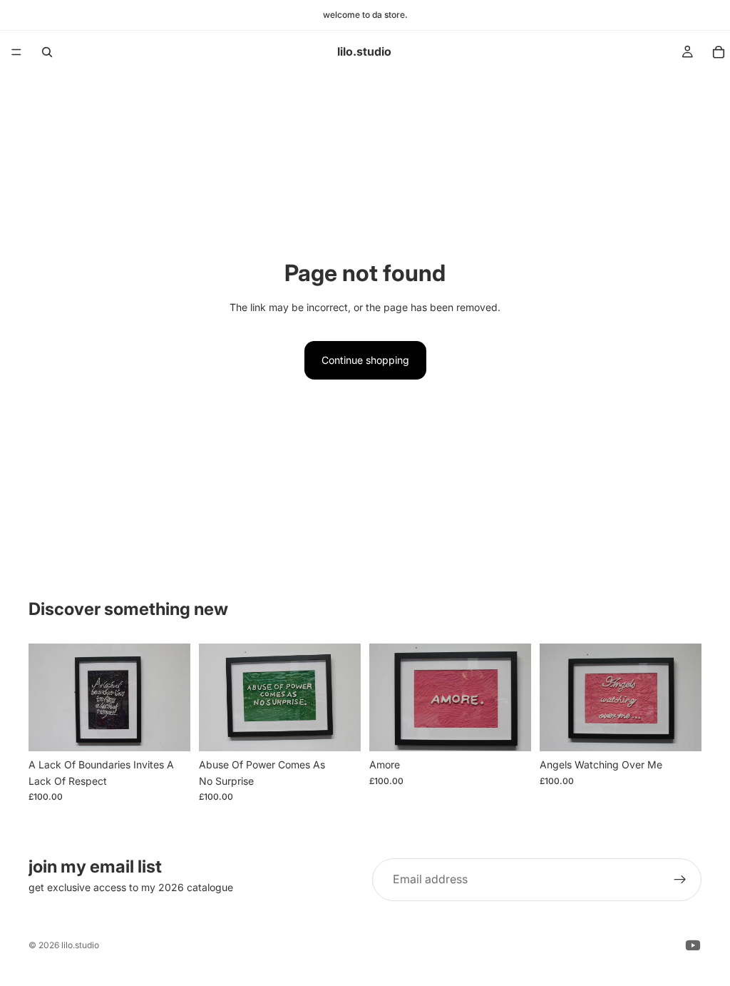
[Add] (168, 730)
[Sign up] (680, 880)
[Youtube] (692, 945)
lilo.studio (80, 945)
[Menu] (16, 52)
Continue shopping (365, 360)
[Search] (47, 52)
